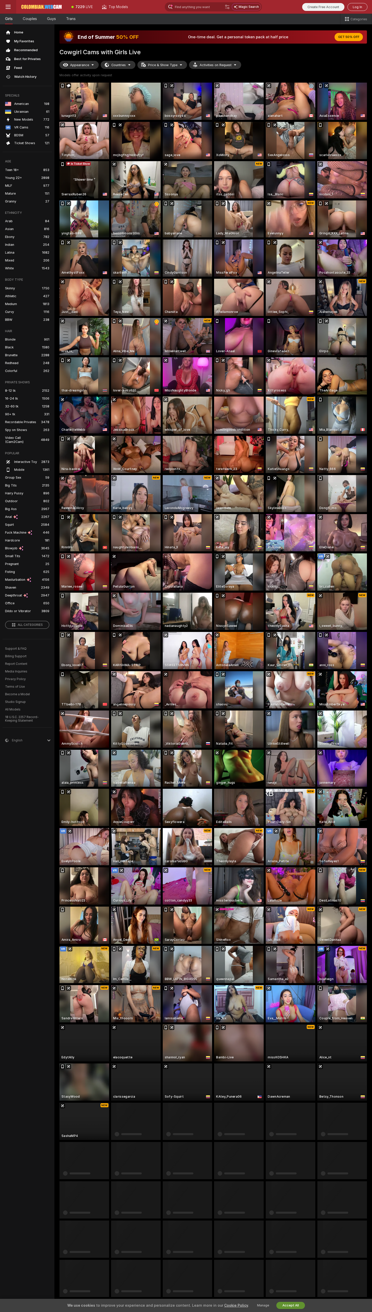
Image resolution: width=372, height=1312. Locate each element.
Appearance (79, 65)
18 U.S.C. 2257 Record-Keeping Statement (22, 718)
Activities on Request (216, 65)
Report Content (16, 664)
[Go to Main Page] (41, 7)
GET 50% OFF (348, 37)
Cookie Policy (236, 1305)
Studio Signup (15, 702)
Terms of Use (15, 686)
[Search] (227, 6)
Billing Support (16, 656)
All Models (12, 709)
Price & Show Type (162, 65)
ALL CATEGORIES (30, 625)
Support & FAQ (16, 648)
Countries (118, 65)
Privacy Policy (15, 679)
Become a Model (17, 694)
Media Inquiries (16, 671)
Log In (357, 7)
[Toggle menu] (8, 7)
